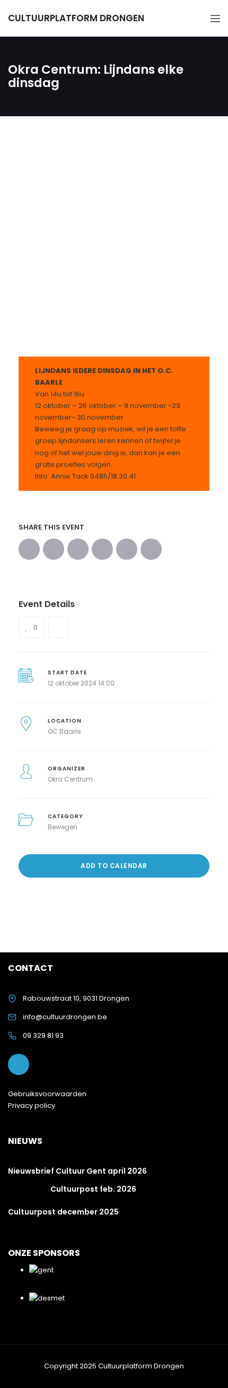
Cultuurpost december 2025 (63, 1212)
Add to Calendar (114, 865)
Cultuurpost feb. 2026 (93, 1189)
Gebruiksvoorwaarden (47, 1094)
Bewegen (62, 826)
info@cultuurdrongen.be (65, 1017)
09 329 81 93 (43, 1035)
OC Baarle (64, 731)
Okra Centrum (70, 779)
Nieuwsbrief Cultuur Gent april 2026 (77, 1171)
